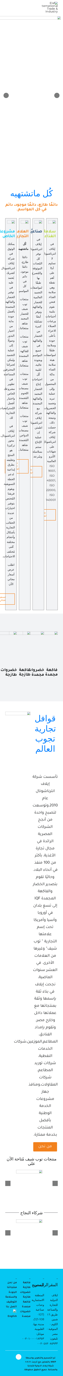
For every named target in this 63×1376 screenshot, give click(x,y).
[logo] (50, 3)
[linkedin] (18, 1357)
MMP (53, 1362)
